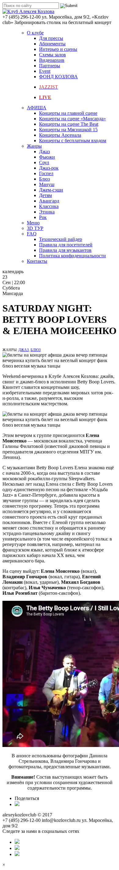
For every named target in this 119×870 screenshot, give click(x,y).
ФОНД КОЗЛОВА (58, 76)
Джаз (44, 151)
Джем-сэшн (51, 189)
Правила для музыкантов (65, 250)
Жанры (34, 146)
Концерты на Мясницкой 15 (68, 129)
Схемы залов (52, 54)
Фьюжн (47, 157)
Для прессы (51, 38)
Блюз (44, 178)
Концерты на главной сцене (68, 113)
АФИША (36, 107)
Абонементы (52, 43)
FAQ (32, 233)
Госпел (46, 173)
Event (44, 71)
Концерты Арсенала (60, 135)
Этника (47, 211)
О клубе (35, 32)
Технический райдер (60, 239)
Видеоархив (51, 60)
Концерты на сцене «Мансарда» (72, 118)
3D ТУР (35, 228)
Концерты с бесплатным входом (72, 140)
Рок (43, 217)
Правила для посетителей (65, 244)
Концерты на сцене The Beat (68, 124)
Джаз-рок (49, 168)
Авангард (49, 200)
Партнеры (49, 65)
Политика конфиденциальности (72, 255)
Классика (49, 206)
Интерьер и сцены (58, 49)
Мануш (46, 184)
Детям (45, 195)
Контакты (37, 261)
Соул (44, 162)
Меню (33, 222)
